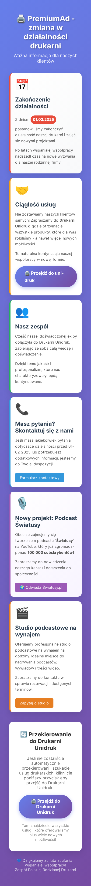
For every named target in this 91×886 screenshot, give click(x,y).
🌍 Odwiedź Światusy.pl (41, 587)
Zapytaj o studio (34, 703)
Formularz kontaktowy (40, 477)
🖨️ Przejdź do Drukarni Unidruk (45, 806)
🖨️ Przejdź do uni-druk (44, 276)
